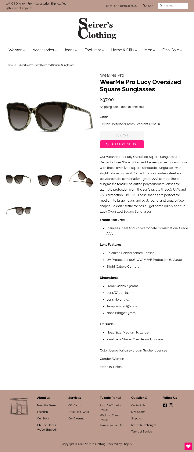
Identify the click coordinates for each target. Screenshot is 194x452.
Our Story (43, 418)
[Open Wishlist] (188, 446)
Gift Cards (74, 405)
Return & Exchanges (143, 425)
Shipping (106, 107)
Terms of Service (141, 431)
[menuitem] (18, 50)
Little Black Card (78, 411)
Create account (128, 5)
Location (42, 411)
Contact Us (138, 405)
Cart (150, 5)
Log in (108, 5)
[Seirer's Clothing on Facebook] (165, 406)
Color (104, 117)
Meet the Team (46, 405)
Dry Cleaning (76, 418)
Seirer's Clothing (95, 444)
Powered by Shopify (119, 444)
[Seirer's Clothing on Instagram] (171, 406)
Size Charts (138, 411)
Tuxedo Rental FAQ (111, 425)
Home (9, 65)
